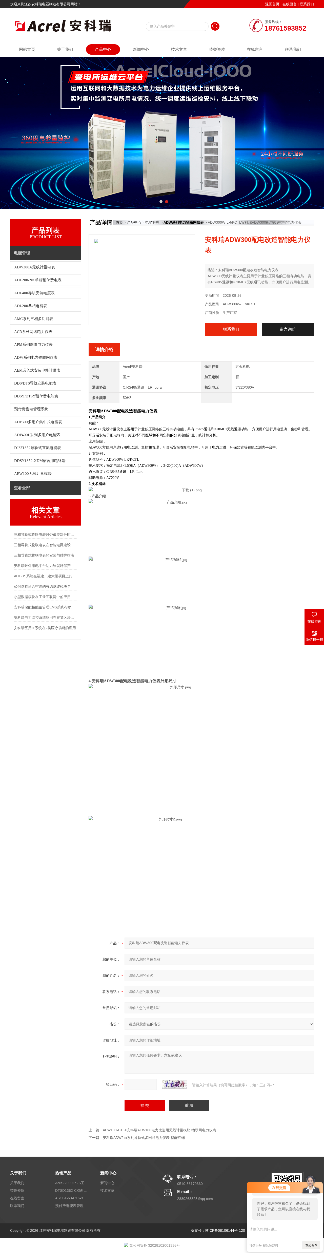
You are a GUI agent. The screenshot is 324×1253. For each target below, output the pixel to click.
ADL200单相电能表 (30, 306)
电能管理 (152, 222)
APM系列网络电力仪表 (33, 345)
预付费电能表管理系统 (71, 1206)
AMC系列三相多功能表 (33, 319)
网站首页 (27, 49)
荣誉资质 (217, 49)
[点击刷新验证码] (174, 1084)
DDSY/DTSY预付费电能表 (36, 396)
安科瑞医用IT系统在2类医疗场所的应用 (45, 628)
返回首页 (272, 4)
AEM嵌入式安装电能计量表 (37, 370)
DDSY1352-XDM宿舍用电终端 (40, 461)
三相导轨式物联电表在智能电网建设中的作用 (45, 545)
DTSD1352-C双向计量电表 (71, 1190)
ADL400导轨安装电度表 (34, 293)
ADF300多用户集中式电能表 (38, 422)
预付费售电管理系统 (31, 409)
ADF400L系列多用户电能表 (37, 435)
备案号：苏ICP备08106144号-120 (218, 1230)
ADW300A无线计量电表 (34, 267)
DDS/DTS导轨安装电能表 (35, 383)
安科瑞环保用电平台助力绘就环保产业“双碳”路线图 (45, 566)
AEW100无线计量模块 (33, 474)
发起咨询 (311, 1245)
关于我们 (65, 49)
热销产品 (63, 1173)
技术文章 (179, 49)
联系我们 (307, 4)
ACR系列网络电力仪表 (33, 332)
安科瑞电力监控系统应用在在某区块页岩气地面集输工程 (45, 617)
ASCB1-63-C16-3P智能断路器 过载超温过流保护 (71, 1198)
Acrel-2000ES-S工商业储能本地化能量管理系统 (71, 1183)
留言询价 (288, 329)
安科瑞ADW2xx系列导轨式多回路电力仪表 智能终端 (144, 1138)
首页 (119, 222)
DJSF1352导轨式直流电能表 (37, 448)
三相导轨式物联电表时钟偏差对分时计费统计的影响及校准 (45, 535)
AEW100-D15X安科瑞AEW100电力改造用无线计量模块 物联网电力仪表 (159, 1130)
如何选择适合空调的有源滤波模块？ (42, 586)
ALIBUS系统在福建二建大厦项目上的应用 (45, 576)
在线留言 (289, 4)
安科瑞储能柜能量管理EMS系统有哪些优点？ (45, 607)
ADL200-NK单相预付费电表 (38, 280)
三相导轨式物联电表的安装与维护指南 (44, 555)
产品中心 (103, 49)
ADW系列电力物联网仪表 (35, 357)
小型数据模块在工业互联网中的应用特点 (45, 597)
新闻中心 (141, 49)
